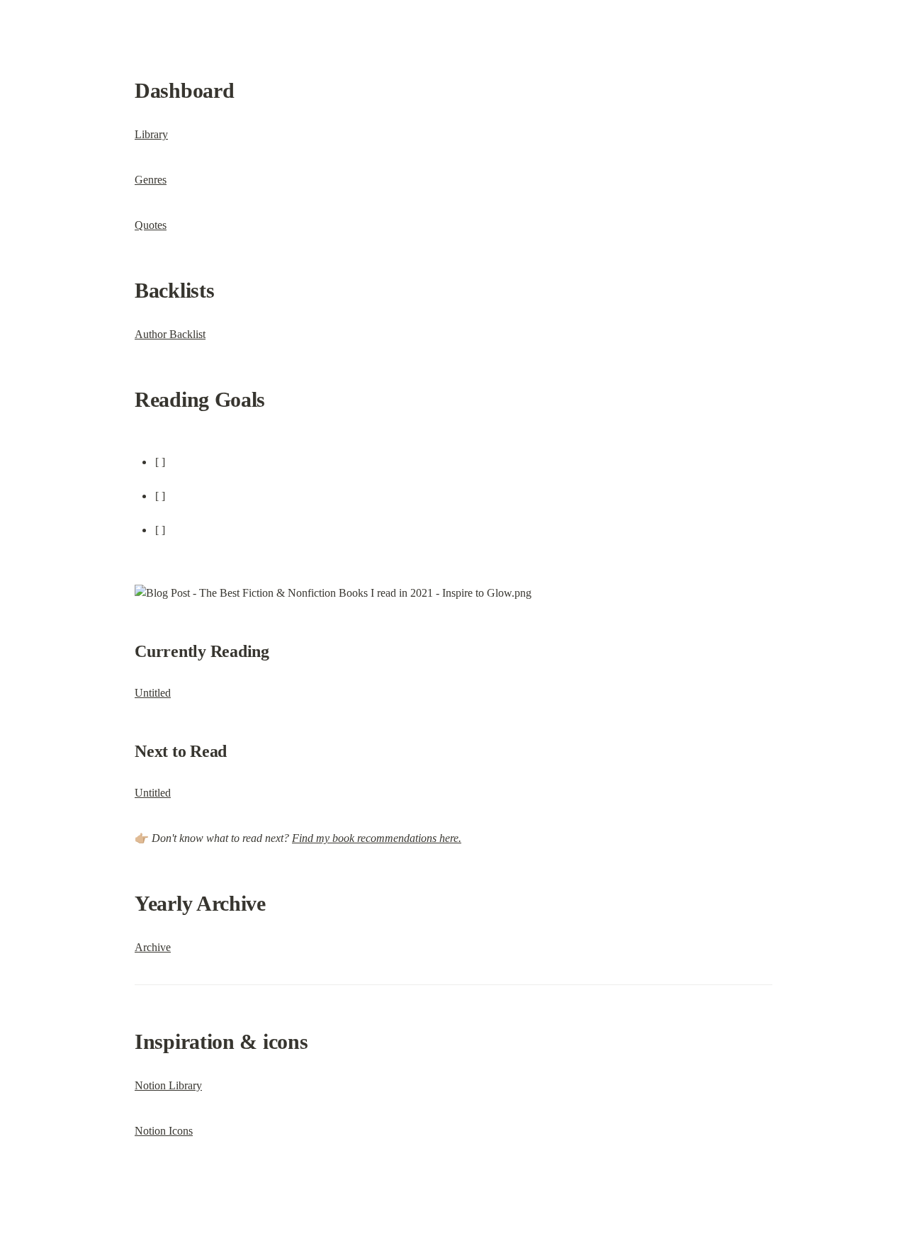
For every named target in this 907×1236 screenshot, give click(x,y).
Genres (151, 180)
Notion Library (168, 1085)
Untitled (153, 693)
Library (151, 134)
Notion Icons (164, 1131)
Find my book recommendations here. (376, 838)
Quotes (151, 225)
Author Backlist (170, 334)
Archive (153, 947)
